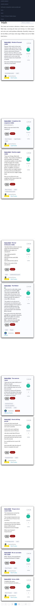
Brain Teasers (8, 139)
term (2, 10)
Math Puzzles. (14, 77)
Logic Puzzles (17, 139)
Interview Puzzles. (8, 413)
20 (19, 604)
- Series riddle (11, 579)
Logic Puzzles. (14, 145)
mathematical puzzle (10, 191)
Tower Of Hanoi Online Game (8, 16)
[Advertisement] (17, 99)
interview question (9, 405)
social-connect (4, 1)
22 (25, 604)
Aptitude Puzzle (9, 403)
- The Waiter (11, 285)
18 (12, 604)
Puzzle (11, 330)
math (17, 73)
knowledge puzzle (9, 73)
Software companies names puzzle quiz (11, 7)
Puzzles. (6, 335)
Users (2, 19)
